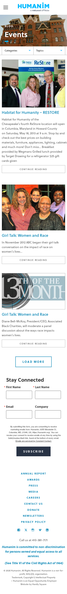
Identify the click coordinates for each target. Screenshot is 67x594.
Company (41, 406)
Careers (33, 497)
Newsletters (33, 516)
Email (9, 406)
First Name (13, 387)
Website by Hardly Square (33, 584)
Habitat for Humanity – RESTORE (30, 112)
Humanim (33, 6)
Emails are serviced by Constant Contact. (34, 440)
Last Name (42, 387)
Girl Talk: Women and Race (25, 235)
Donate (33, 510)
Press (33, 485)
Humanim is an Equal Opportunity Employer (34, 580)
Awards (33, 479)
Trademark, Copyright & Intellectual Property (33, 577)
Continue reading (42, 169)
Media (34, 492)
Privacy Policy (33, 522)
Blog (9, 26)
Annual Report (33, 473)
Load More (33, 362)
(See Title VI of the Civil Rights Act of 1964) (33, 563)
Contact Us (33, 504)
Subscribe (33, 451)
